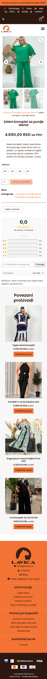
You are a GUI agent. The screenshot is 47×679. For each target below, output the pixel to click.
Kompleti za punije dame (28, 197)
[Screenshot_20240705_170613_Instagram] (23, 62)
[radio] (5, 171)
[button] (3, 19)
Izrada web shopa (30, 676)
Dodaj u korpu (21, 181)
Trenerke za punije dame (24, 112)
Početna (7, 112)
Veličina (6, 165)
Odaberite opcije (23, 354)
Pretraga (40, 264)
